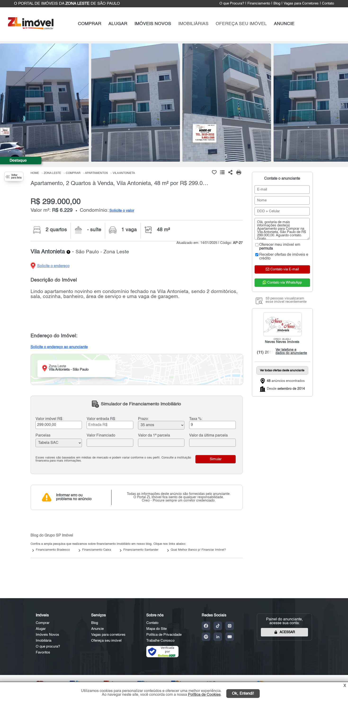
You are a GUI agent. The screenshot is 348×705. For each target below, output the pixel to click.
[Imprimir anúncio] (239, 172)
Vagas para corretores (108, 634)
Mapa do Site (156, 629)
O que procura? (48, 646)
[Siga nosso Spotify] (206, 636)
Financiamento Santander (140, 549)
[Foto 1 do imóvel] (44, 102)
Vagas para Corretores (301, 3)
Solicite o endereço (53, 266)
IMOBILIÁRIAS (193, 24)
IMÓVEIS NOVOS (152, 24)
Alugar (41, 629)
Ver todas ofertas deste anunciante (282, 370)
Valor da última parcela (208, 435)
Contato (328, 3)
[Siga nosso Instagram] (229, 626)
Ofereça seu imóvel (106, 640)
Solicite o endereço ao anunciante (59, 347)
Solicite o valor (121, 211)
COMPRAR (89, 24)
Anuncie (97, 629)
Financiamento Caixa (96, 549)
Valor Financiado (101, 435)
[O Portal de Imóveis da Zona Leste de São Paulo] (31, 28)
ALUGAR (117, 24)
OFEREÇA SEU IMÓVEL (241, 24)
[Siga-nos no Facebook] (206, 626)
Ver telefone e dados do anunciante (290, 351)
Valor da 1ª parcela (154, 435)
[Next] (342, 104)
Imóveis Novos (47, 634)
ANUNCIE (284, 24)
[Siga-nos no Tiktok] (218, 626)
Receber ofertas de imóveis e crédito (283, 256)
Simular (216, 459)
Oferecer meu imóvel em (279, 247)
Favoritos (43, 652)
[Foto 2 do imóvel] (135, 102)
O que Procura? (231, 3)
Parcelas (43, 435)
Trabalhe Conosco (160, 640)
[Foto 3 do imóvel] (226, 102)
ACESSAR (287, 632)
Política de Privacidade (164, 634)
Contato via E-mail (284, 269)
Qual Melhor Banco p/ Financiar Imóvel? (198, 549)
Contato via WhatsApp (284, 282)
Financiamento (258, 3)
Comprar (42, 623)
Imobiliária (43, 640)
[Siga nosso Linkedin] (218, 636)
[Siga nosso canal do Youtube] (229, 636)
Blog (276, 3)
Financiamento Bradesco (53, 549)
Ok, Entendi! (243, 694)
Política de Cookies (204, 695)
